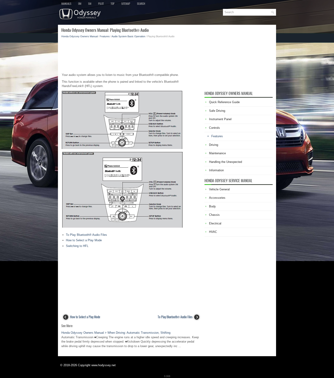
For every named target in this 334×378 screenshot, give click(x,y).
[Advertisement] (131, 54)
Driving (213, 145)
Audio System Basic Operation (128, 36)
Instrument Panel (220, 119)
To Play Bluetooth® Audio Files (86, 234)
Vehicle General (219, 189)
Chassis (214, 214)
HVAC (213, 232)
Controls (214, 127)
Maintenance (217, 153)
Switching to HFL (77, 246)
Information (216, 170)
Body (212, 206)
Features (105, 36)
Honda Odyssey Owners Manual (79, 36)
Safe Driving (217, 110)
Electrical (215, 223)
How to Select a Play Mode (84, 240)
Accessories (217, 197)
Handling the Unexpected (225, 162)
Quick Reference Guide (224, 102)
